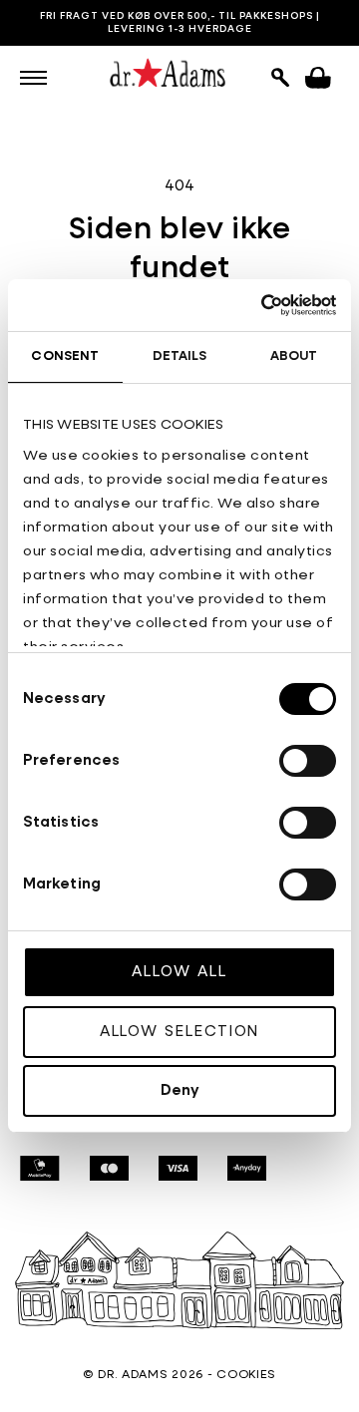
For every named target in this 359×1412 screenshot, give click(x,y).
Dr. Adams (133, 1375)
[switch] (307, 761)
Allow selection (180, 1031)
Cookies (246, 1375)
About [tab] (294, 356)
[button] (33, 78)
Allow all (179, 971)
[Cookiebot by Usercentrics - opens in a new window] (253, 305)
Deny (180, 1090)
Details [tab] (180, 356)
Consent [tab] (65, 356)
